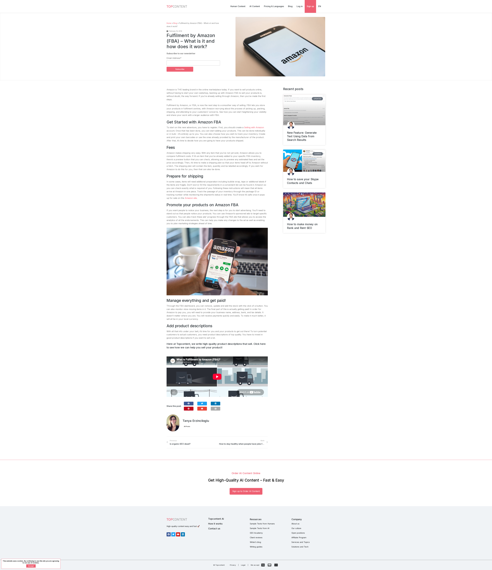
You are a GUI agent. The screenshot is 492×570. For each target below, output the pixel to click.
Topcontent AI (216, 518)
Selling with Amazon (254, 127)
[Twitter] (173, 534)
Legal (243, 565)
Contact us (214, 528)
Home (169, 23)
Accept (31, 566)
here (263, 343)
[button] (188, 404)
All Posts (187, 426)
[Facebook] (169, 534)
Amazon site (191, 198)
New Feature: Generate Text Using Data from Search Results (302, 136)
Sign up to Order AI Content (246, 491)
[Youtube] (178, 534)
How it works (215, 523)
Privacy (233, 565)
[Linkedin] (183, 534)
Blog (175, 23)
